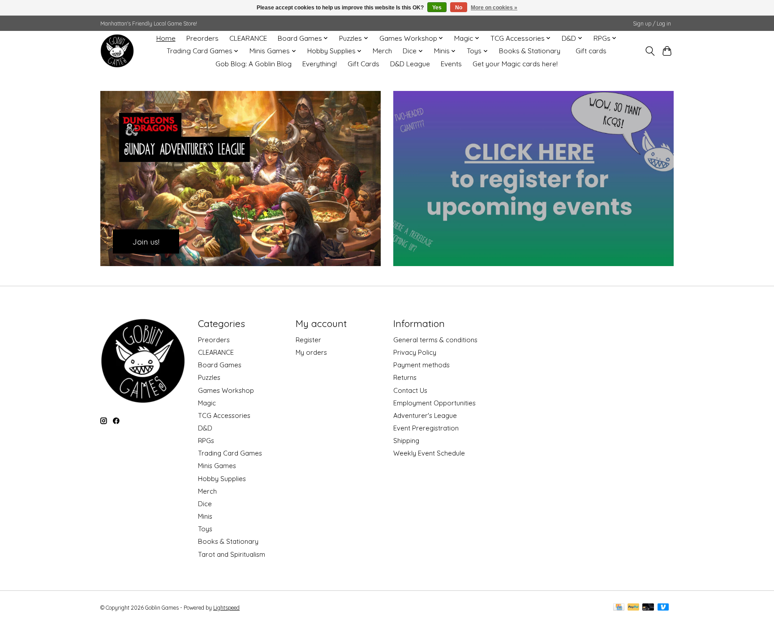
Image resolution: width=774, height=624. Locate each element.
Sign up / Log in (652, 23)
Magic (207, 403)
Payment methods (421, 365)
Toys (205, 529)
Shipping (406, 440)
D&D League (410, 64)
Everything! (319, 64)
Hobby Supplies (222, 478)
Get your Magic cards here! (515, 64)
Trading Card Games (230, 453)
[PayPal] (633, 607)
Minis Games (217, 465)
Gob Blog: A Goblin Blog (253, 64)
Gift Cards (363, 64)
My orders (311, 352)
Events (451, 64)
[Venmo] (663, 607)
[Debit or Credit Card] (648, 607)
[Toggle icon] (649, 51)
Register (308, 340)
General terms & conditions (435, 340)
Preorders (202, 38)
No (458, 7)
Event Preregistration (426, 428)
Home (166, 38)
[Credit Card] (618, 607)
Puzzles (209, 377)
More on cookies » (494, 7)
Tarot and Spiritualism (231, 554)
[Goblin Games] (117, 51)
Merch (382, 51)
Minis (205, 516)
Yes (437, 7)
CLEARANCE (248, 38)
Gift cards (591, 51)
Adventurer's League (425, 415)
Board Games (219, 365)
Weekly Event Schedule (429, 453)
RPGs (206, 440)
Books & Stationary (529, 51)
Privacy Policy (414, 352)
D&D (205, 428)
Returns (405, 377)
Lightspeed (226, 607)
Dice (205, 503)
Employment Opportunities (434, 403)
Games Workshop (226, 390)
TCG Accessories (224, 415)
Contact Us (410, 390)
